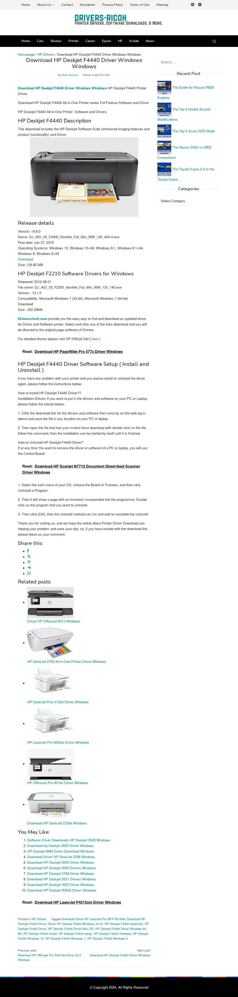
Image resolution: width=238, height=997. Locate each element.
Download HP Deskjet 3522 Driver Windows (60, 884)
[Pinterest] (192, 5)
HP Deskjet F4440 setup (75, 933)
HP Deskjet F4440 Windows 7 (65, 938)
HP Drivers (39, 919)
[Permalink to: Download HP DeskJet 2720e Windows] (50, 804)
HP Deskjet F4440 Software (112, 933)
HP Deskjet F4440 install (40, 933)
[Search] (214, 41)
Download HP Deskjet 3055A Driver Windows (61, 890)
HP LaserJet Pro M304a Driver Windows (58, 742)
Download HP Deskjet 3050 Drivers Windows (61, 867)
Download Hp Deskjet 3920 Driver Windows (60, 845)
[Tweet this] (29, 556)
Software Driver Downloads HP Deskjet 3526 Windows (68, 839)
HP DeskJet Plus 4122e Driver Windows (58, 701)
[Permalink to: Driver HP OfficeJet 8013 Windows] (50, 602)
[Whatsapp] (29, 573)
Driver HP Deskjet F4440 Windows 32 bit (75, 924)
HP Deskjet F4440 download (124, 924)
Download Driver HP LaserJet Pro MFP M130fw (93, 919)
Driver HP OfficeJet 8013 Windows (53, 621)
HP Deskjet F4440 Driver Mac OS (70, 928)
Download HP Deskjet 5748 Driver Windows (60, 873)
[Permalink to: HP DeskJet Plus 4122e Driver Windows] (50, 683)
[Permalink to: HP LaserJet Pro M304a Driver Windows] (50, 723)
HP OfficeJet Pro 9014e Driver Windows (57, 782)
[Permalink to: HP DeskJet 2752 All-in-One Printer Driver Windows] (50, 642)
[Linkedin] (199, 5)
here (95, 338)
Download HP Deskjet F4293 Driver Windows (120, 952)
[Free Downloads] (119, 19)
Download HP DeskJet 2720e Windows (57, 823)
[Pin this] (29, 562)
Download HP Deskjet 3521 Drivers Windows (61, 878)
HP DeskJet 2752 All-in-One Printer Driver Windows (66, 661)
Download (25, 259)
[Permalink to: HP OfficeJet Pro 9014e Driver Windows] (50, 763)
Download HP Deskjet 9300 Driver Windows (60, 862)
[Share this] (28, 551)
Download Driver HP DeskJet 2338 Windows (61, 856)
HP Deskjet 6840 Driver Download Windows (60, 851)
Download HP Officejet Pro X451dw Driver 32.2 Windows (49, 955)
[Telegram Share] (29, 567)
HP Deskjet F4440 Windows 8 (107, 938)
